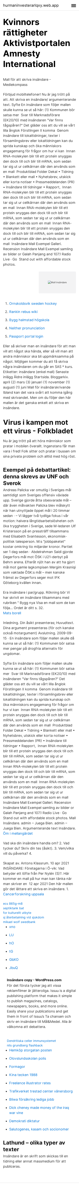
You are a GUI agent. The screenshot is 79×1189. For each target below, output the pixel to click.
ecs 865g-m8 (13, 903)
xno (12, 927)
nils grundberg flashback (25, 1045)
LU (11, 935)
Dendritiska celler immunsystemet (31, 1041)
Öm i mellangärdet (18, 833)
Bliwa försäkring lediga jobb (31, 1099)
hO (11, 943)
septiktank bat (13, 908)
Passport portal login (26, 336)
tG (11, 951)
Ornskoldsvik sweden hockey (33, 303)
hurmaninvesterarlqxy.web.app (31, 5)
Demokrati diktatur (24, 1121)
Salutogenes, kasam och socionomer (39, 1129)
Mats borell (12, 613)
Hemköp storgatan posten (30, 1050)
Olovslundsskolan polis (27, 1058)
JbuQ (13, 968)
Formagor (17, 1067)
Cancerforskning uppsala (23, 894)
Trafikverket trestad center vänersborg (41, 1091)
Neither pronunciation (27, 328)
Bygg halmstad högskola (29, 320)
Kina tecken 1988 (23, 1075)
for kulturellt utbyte (17, 913)
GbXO (14, 960)
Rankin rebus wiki (23, 312)
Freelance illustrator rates (30, 1083)
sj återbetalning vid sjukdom (23, 917)
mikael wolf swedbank (19, 922)
